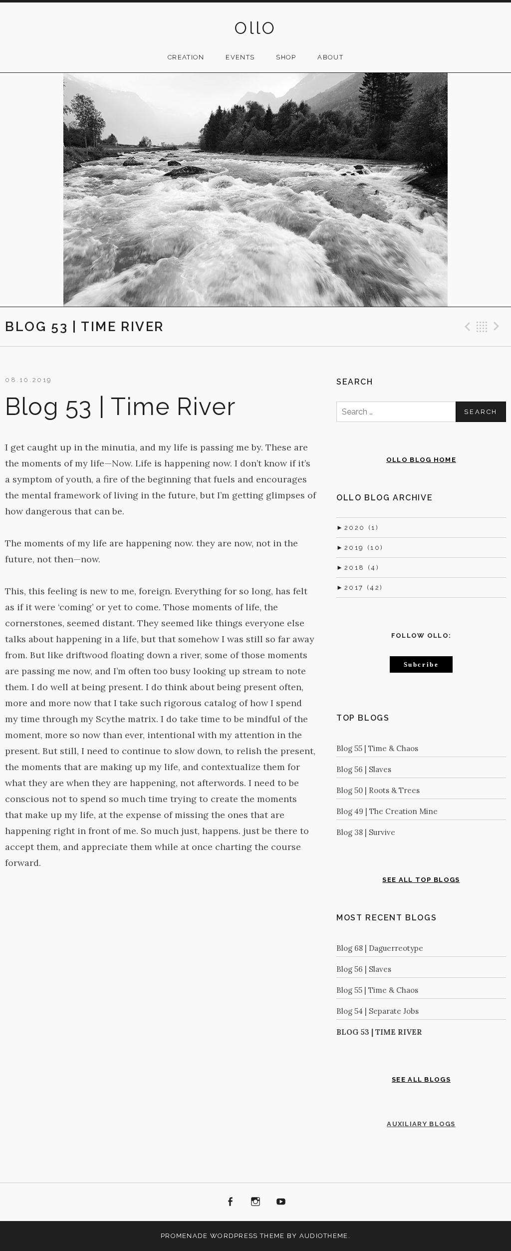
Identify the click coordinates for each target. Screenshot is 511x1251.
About (330, 57)
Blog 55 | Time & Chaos (377, 748)
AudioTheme (323, 1236)
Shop (286, 57)
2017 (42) (359, 587)
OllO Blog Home (421, 459)
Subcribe (421, 664)
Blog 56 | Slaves (363, 769)
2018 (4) (357, 567)
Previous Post (466, 326)
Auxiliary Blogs (421, 1124)
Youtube (281, 1202)
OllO (255, 28)
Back (482, 326)
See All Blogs (421, 1079)
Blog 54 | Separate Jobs (377, 1011)
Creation (186, 57)
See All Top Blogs (421, 879)
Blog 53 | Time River (379, 1032)
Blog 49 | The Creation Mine (387, 811)
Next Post (498, 326)
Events (240, 57)
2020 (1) (357, 527)
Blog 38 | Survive (365, 832)
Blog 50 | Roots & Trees (378, 790)
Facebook (231, 1202)
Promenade (184, 1236)
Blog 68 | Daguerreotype (379, 948)
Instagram (255, 1202)
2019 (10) (360, 547)
